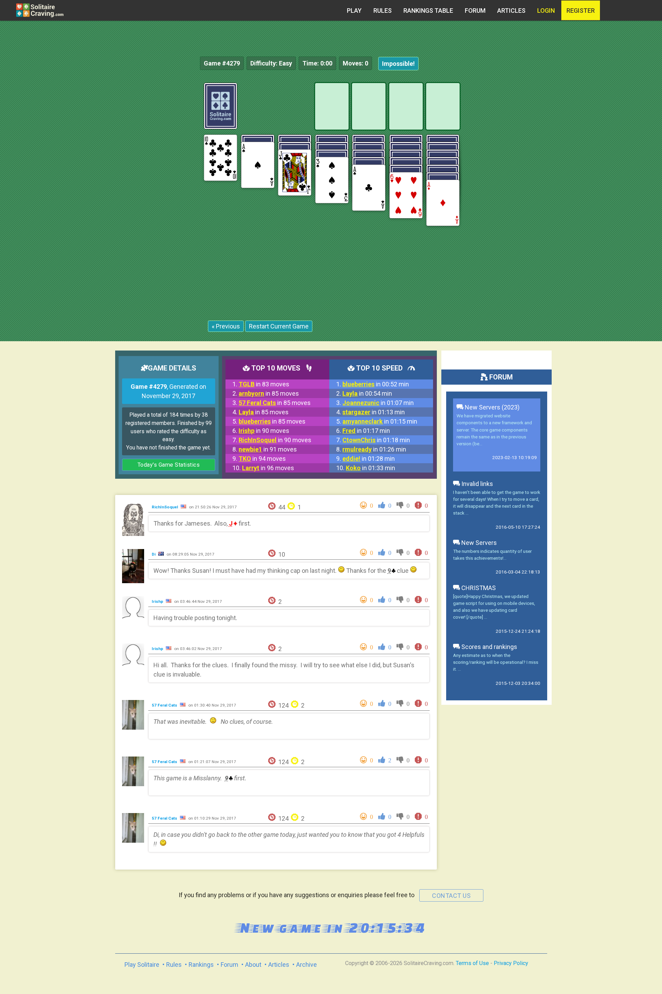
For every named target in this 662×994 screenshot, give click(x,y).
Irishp (158, 601)
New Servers (478, 542)
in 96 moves (268, 467)
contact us (451, 895)
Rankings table (428, 10)
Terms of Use (472, 963)
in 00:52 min (375, 384)
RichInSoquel (165, 507)
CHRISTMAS (478, 587)
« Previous (226, 326)
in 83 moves (264, 384)
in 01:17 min (366, 430)
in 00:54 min (367, 393)
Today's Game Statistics (169, 465)
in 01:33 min (370, 467)
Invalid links (476, 483)
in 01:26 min (374, 449)
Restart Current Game (279, 326)
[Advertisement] (610, 186)
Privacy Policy (511, 963)
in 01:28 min (368, 458)
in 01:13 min (373, 412)
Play (354, 10)
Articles (511, 10)
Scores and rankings (488, 646)
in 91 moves (268, 449)
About (253, 964)
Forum (475, 10)
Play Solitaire (141, 964)
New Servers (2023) (491, 407)
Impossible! (398, 63)
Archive (306, 964)
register (580, 10)
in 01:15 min (379, 421)
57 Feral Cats (165, 705)
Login (546, 10)
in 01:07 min (378, 402)
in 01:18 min (376, 440)
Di (154, 554)
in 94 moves (262, 458)
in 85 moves (269, 393)
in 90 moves (264, 430)
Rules (382, 10)
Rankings (201, 964)
